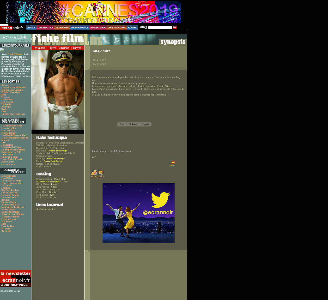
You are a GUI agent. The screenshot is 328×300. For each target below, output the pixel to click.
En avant (5, 229)
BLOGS (132, 27)
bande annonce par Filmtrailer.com (111, 151)
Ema (3, 95)
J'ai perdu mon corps (11, 126)
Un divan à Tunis (9, 157)
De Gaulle (6, 231)
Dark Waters (14, 54)
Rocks (4, 109)
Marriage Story (9, 133)
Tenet (3, 111)
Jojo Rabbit (7, 145)
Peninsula (6, 104)
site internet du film (45, 209)
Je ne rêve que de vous (11, 183)
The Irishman (8, 130)
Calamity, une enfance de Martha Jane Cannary (13, 88)
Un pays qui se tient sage (13, 114)
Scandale (5, 188)
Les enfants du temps (11, 181)
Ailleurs (5, 85)
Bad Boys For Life (10, 190)
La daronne (6, 99)
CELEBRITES (45, 27)
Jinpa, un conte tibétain (12, 214)
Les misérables (8, 128)
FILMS (31, 27)
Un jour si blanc (9, 202)
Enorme (5, 97)
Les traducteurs (8, 197)
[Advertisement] (15, 253)
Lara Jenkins (7, 226)
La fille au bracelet (10, 212)
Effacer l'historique (10, 92)
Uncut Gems (7, 154)
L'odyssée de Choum (11, 147)
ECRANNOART (117, 27)
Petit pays (6, 107)
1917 (3, 142)
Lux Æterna (7, 102)
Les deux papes (8, 176)
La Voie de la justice (11, 195)
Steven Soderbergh (58, 151)
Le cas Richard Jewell (12, 159)
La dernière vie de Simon (13, 150)
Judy (3, 224)
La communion (8, 164)
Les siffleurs (7, 178)
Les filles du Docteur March (14, 135)
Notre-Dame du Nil (10, 152)
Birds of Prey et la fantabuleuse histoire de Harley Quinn (12, 207)
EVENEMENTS (79, 27)
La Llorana (6, 185)
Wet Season (6, 221)
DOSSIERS (62, 27)
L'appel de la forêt (10, 217)
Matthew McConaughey (48, 181)
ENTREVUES (98, 27)
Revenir (5, 200)
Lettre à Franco (8, 219)
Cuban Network (9, 193)
